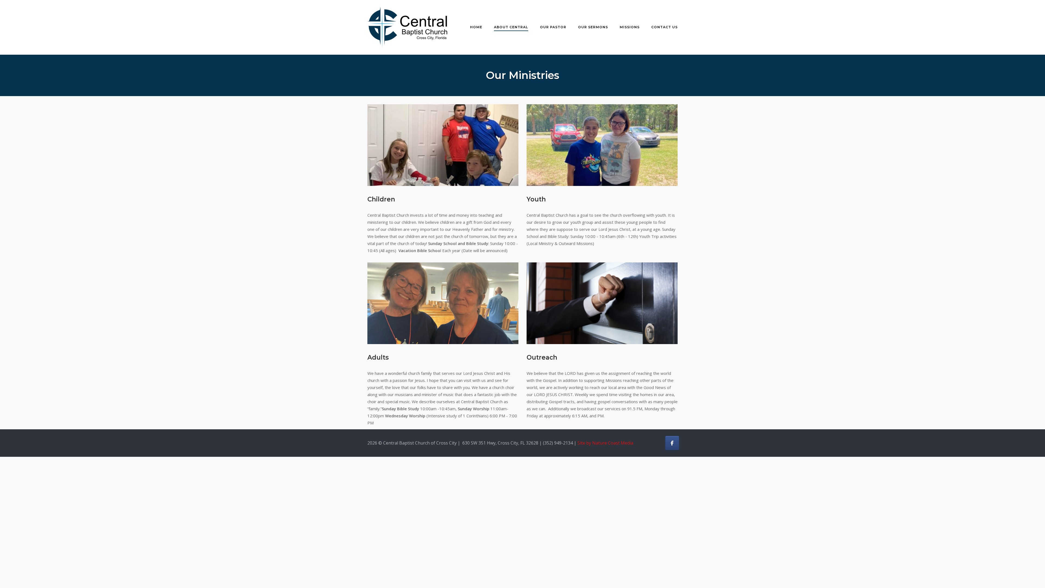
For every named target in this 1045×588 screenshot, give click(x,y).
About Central (511, 27)
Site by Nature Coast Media (605, 443)
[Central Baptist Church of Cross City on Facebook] (672, 443)
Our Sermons (593, 27)
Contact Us (664, 27)
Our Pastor (553, 27)
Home (476, 27)
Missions (630, 27)
